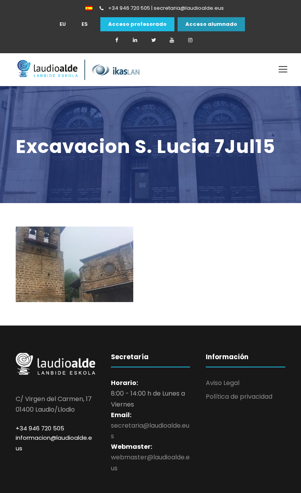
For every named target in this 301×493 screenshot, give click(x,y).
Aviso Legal (222, 382)
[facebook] (116, 40)
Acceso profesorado (137, 24)
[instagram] (190, 40)
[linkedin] (135, 40)
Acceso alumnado (211, 24)
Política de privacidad (239, 396)
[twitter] (153, 40)
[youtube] (172, 40)
